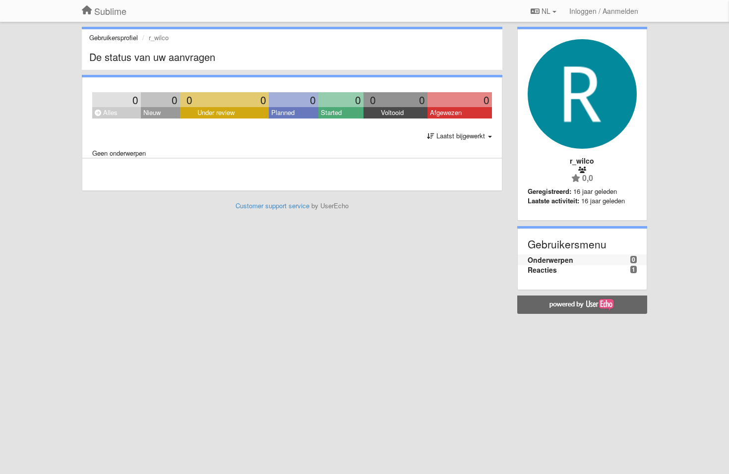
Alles (109, 112)
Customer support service (272, 205)
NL (546, 11)
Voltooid (392, 112)
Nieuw (152, 112)
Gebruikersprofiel (113, 37)
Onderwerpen (550, 260)
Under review (216, 112)
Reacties (542, 270)
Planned (283, 112)
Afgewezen (446, 112)
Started (331, 112)
